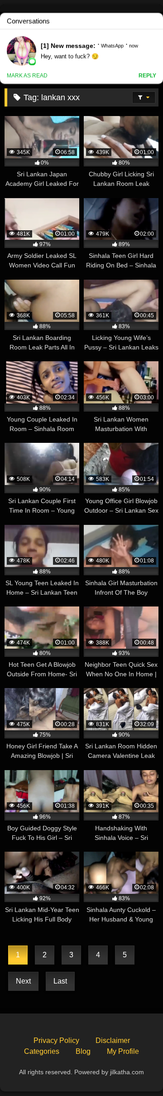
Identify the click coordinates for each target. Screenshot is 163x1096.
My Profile (123, 1051)
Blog (83, 1051)
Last (60, 981)
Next (23, 981)
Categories (41, 1051)
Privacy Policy (56, 1040)
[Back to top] (135, 1069)
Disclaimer (113, 1040)
